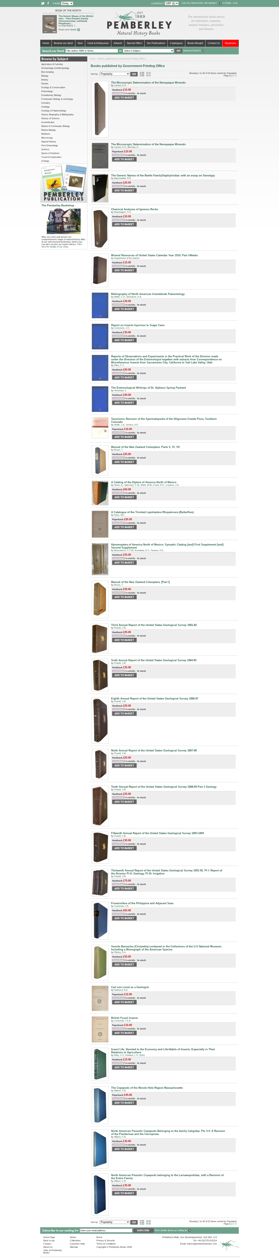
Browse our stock (63, 43)
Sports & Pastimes (50, 153)
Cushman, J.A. (121, 906)
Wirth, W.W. (146, 485)
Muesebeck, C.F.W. (124, 550)
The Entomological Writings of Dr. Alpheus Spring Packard (148, 387)
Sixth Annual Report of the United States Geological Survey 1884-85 (153, 660)
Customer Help (77, 1244)
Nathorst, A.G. (121, 990)
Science (45, 149)
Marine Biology (48, 130)
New (80, 43)
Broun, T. (118, 450)
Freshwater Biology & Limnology (57, 99)
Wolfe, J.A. (119, 424)
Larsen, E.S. (120, 85)
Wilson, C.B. (120, 1090)
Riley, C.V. (119, 365)
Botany (44, 79)
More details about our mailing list (171, 1230)
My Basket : (212, 3)
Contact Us (214, 43)
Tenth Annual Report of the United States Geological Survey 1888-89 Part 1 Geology (164, 786)
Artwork (118, 43)
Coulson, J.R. (172, 485)
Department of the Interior (127, 258)
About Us (47, 1247)
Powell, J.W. (120, 628)
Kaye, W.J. (119, 515)
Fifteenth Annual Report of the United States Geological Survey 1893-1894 (157, 833)
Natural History (48, 141)
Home (45, 43)
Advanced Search (192, 50)
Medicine (45, 134)
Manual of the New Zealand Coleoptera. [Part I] (140, 582)
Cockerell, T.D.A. (122, 1020)
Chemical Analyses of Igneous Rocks (134, 209)
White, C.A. (119, 297)
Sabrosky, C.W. (132, 485)
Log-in (186, 3)
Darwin (44, 83)
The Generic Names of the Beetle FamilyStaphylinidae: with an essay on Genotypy (163, 175)
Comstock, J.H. (122, 328)
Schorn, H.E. (132, 424)
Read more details (68, 29)
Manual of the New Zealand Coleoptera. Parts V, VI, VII (145, 447)
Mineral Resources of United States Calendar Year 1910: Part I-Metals (154, 255)
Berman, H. (133, 147)
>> (235, 75)
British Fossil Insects (124, 1017)
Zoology (45, 161)
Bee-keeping (47, 72)
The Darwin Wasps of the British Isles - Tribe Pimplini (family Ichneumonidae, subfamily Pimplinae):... (76, 20)
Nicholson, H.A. (134, 297)
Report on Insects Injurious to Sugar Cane (137, 325)
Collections (75, 1240)
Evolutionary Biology (51, 95)
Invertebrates (48, 122)
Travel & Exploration (51, 157)
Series (73, 1237)
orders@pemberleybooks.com (202, 1244)
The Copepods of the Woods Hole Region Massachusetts (147, 1087)
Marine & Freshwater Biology (55, 126)
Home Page (49, 1237)
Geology (45, 107)
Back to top (49, 1240)
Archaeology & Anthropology (55, 68)
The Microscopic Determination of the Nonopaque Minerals (148, 82)
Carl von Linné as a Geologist (130, 987)
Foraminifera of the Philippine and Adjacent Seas (142, 903)
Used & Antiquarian (98, 43)
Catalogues (176, 43)
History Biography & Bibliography (57, 114)
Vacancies (230, 43)
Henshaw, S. (120, 390)
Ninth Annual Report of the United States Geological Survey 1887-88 (154, 750)
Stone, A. (118, 485)
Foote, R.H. (159, 485)
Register (197, 3)
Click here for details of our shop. (61, 245)
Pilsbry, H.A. (120, 952)
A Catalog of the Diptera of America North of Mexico (143, 482)
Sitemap (74, 1247)
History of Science (50, 118)
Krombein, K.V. (142, 550)
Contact (47, 1244)
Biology (44, 76)
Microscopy (47, 137)
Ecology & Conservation (53, 87)
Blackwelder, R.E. (123, 178)
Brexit (99, 1237)
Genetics (45, 103)
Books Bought (195, 43)
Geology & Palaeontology (53, 110)
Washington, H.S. (122, 212)
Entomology (47, 91)
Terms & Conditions (106, 1244)
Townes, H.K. (157, 550)
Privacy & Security (105, 1240)
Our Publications (156, 43)
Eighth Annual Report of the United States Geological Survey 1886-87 (154, 698)
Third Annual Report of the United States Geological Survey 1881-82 (154, 625)
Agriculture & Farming (52, 64)
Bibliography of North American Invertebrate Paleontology (148, 294)
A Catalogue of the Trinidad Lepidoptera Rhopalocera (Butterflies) (152, 512)
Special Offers (134, 43)
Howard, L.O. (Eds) (135, 1055)
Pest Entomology (49, 145)
